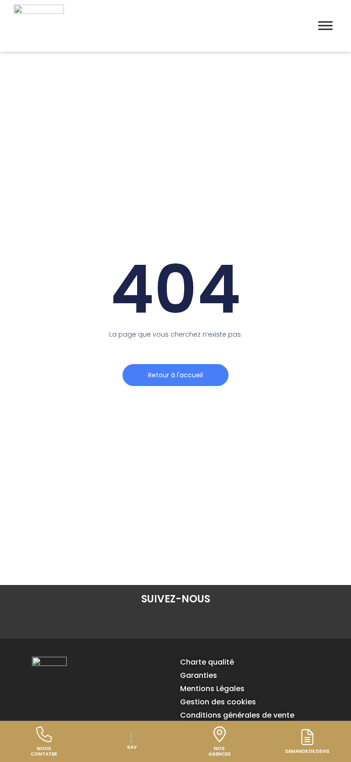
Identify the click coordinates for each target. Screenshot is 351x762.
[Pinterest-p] (202, 622)
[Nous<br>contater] (44, 734)
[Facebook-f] (122, 622)
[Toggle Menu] (325, 25)
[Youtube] (228, 622)
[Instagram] (175, 622)
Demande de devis (307, 751)
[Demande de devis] (307, 737)
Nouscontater (44, 751)
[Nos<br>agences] (220, 734)
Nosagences (219, 751)
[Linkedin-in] (149, 622)
